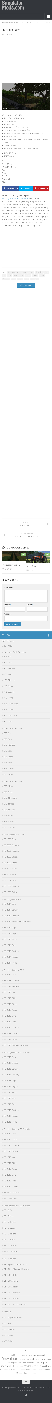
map (42, 1362)
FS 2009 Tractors (11, 886)
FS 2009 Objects (11, 857)
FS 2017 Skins (10, 1175)
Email (30, 605)
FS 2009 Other (10, 862)
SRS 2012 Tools (11, 1286)
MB (46, 1363)
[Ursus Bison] (38, 557)
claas (27, 1356)
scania (6, 1370)
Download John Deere (26, 1359)
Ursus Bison (31, 566)
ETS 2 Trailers (10, 821)
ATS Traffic (8, 697)
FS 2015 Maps (10, 1080)
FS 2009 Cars (10, 839)
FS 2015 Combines (12, 1069)
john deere (27, 1362)
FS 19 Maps (9, 1216)
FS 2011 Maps (32, 22)
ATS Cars (8, 662)
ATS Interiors (9, 668)
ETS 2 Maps (9, 804)
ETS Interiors (9, 745)
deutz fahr (39, 272)
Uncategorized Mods (13, 1317)
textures (41, 1370)
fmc (4, 275)
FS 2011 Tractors (11, 951)
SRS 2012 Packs (11, 1281)
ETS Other (8, 756)
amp (20, 1355)
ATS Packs (8, 686)
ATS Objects (9, 680)
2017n (14, 1355)
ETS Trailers (9, 768)
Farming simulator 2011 (13, 22)
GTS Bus (7, 1323)
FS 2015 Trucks (10, 1122)
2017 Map (8, 646)
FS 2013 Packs (10, 1010)
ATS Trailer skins (11, 703)
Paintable (6, 279)
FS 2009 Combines (12, 845)
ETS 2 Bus (8, 786)
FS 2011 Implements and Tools (17, 921)
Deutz (40, 1355)
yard (36, 279)
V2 (30, 1373)
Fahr (46, 272)
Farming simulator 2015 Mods (17, 1052)
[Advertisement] (26, 61)
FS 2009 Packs (10, 868)
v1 (28, 1373)
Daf (30, 1356)
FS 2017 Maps (10, 1157)
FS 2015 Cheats (11, 1063)
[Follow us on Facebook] (48, 635)
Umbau (19, 1373)
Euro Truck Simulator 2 (14, 781)
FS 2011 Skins (10, 945)
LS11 (37, 1362)
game (49, 1359)
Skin (10, 1369)
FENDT (44, 1359)
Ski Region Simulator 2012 (15, 1264)
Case (23, 1356)
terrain (20, 279)
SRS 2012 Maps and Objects (16, 1269)
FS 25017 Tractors (12, 1192)
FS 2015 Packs (10, 1092)
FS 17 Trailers (10, 1258)
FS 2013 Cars (10, 974)
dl (44, 1355)
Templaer (22, 1370)
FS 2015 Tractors (11, 1110)
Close (19, 272)
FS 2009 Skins (10, 874)
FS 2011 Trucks (10, 963)
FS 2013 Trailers (11, 1033)
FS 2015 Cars (10, 1057)
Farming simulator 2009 (14, 834)
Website (7, 614)
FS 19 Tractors (10, 1228)
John (20, 1362)
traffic (27, 279)
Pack (48, 1366)
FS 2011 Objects (11, 933)
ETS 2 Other (9, 809)
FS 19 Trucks (9, 1239)
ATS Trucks (8, 721)
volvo (34, 1373)
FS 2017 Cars (10, 1133)
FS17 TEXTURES (10, 1198)
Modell (35, 1366)
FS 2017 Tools (10, 1180)
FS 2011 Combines (12, 910)
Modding (20, 1366)
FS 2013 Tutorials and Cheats (16, 1045)
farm (39, 1359)
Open (42, 275)
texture (34, 1370)
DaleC (31, 272)
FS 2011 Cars (10, 904)
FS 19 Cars (8, 1210)
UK (32, 279)
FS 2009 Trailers (11, 892)
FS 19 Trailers (10, 1233)
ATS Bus (7, 656)
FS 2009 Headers (11, 851)
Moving (35, 275)
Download (9, 1358)
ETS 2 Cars (8, 792)
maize (28, 275)
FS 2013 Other (10, 1004)
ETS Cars (8, 739)
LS (33, 1362)
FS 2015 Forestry (11, 1074)
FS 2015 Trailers (11, 1116)
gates (9, 275)
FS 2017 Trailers (11, 1186)
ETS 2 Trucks (9, 827)
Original (43, 1366)
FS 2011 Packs (10, 939)
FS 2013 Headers (11, 986)
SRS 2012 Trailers (11, 1298)
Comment (8, 587)
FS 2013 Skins (10, 1016)
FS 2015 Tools (10, 1104)
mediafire (6, 1366)
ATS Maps (8, 674)
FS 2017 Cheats (11, 1139)
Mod (14, 1366)
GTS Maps (8, 1335)
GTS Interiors (9, 1329)
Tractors (7, 1311)
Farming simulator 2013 (14, 970)
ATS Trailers (9, 709)
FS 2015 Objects (11, 1086)
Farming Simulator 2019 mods (15, 198)
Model (27, 1366)
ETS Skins (8, 762)
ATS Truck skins (10, 715)
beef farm (11, 272)
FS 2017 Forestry (11, 1151)
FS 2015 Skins (10, 1098)
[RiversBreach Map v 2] (14, 556)
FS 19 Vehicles (10, 1245)
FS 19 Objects (10, 1222)
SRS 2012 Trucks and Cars (15, 1304)
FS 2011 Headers (11, 915)
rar (2, 1369)
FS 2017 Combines (12, 1145)
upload (25, 1373)
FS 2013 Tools (10, 1021)
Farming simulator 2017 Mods (17, 1129)
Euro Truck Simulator (13, 728)
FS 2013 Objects (11, 998)
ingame (14, 1363)
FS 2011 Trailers (11, 957)
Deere (35, 1355)
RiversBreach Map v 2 (11, 565)
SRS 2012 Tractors (12, 1292)
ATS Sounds (9, 692)
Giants (16, 275)
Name (7, 605)
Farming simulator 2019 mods (17, 1205)
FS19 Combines (11, 1251)
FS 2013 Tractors (11, 1027)
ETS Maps (8, 750)
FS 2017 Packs (10, 1169)
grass (22, 275)
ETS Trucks (8, 774)
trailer (47, 1370)
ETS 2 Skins (9, 815)
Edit (35, 1359)
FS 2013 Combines (12, 980)
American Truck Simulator (15, 652)
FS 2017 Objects (11, 1163)
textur (28, 1369)
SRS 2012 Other (11, 1275)
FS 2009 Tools (10, 880)
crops (25, 272)
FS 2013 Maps (10, 992)
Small (13, 279)
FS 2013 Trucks (10, 1039)
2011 (8, 1355)
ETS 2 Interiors (10, 798)
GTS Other (8, 1341)
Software (15, 1370)
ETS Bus (7, 733)
